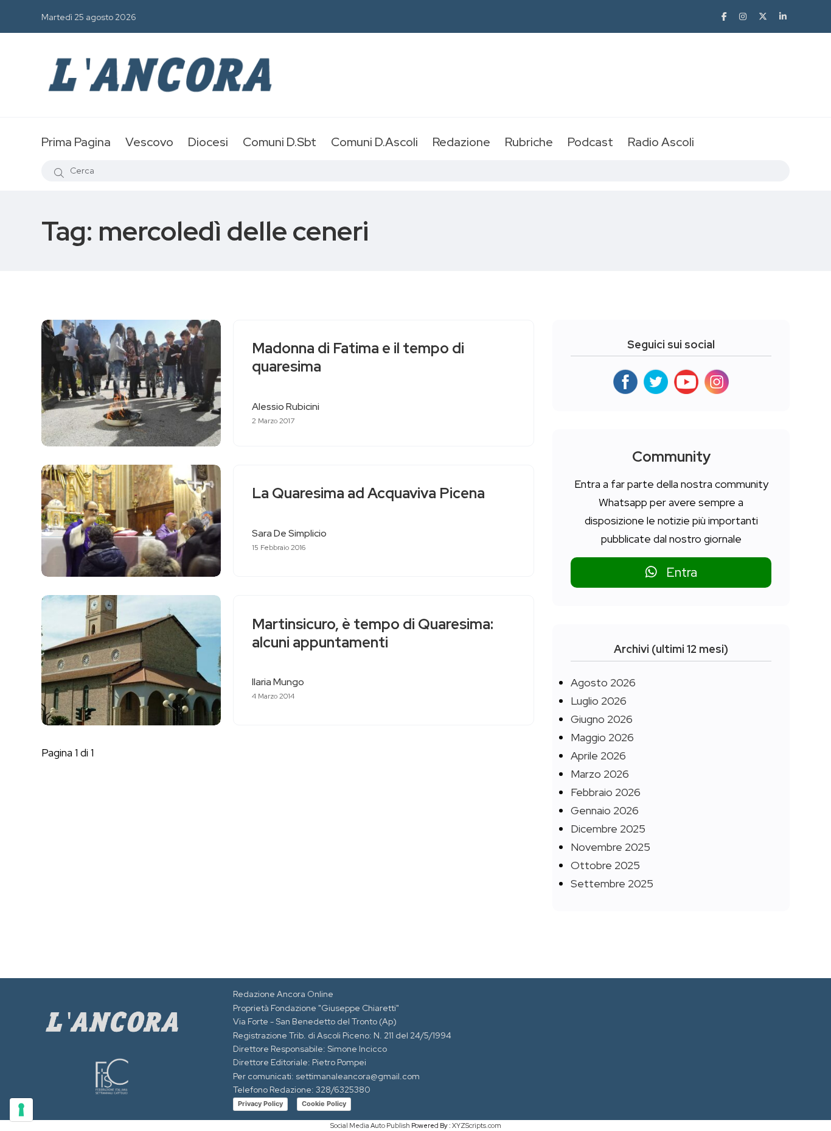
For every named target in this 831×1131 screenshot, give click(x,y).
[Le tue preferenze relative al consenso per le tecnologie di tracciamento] (21, 1109)
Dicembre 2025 (608, 829)
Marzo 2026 (600, 774)
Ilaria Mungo (278, 681)
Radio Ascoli (661, 142)
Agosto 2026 (603, 682)
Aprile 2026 (598, 756)
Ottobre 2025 (605, 865)
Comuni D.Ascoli (374, 142)
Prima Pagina (76, 142)
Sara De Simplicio (289, 533)
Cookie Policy (324, 1103)
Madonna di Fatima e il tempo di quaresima (358, 357)
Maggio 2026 (602, 737)
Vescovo (149, 142)
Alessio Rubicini (285, 406)
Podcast (590, 142)
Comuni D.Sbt (279, 142)
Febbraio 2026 (606, 792)
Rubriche (529, 142)
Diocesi (208, 142)
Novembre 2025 (610, 847)
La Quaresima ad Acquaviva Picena (368, 493)
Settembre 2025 (612, 883)
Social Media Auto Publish (370, 1125)
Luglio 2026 (599, 701)
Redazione (461, 142)
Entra (677, 572)
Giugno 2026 (602, 719)
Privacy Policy (260, 1103)
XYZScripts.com (476, 1125)
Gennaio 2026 (605, 810)
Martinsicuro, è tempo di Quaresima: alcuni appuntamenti (372, 633)
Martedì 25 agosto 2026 (88, 17)
